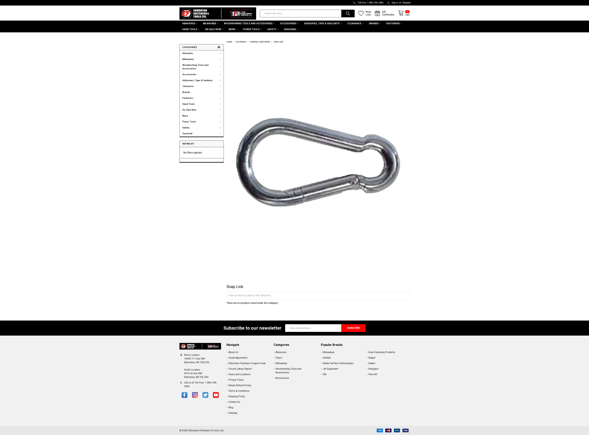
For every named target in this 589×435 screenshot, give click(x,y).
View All (372, 374)
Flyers (278, 357)
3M (324, 374)
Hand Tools (189, 29)
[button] (184, 395)
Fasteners (393, 23)
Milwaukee (209, 23)
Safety (271, 29)
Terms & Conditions (238, 390)
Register (406, 2)
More (232, 29)
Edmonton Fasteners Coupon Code (247, 363)
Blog (230, 407)
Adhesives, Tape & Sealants (322, 23)
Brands (374, 23)
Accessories (288, 23)
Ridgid (371, 357)
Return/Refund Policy (239, 385)
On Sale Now (213, 29)
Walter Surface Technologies (338, 363)
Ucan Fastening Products (381, 352)
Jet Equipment (330, 368)
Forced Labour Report (240, 368)
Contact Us (234, 401)
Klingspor (373, 368)
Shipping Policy (236, 396)
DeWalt (327, 357)
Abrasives (188, 23)
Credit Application (237, 357)
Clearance (354, 23)
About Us (233, 352)
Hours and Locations (239, 374)
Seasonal (290, 29)
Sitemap (232, 413)
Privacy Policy (236, 379)
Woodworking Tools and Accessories (248, 23)
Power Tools (251, 29)
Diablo (371, 363)
